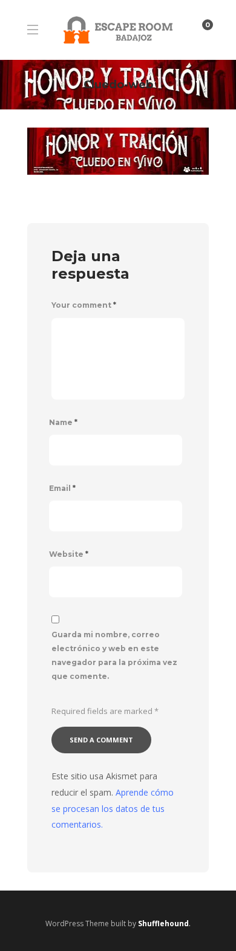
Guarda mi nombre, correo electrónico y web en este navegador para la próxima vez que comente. (114, 655)
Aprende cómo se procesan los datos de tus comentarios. (112, 808)
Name (63, 422)
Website (68, 554)
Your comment (83, 305)
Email (62, 488)
